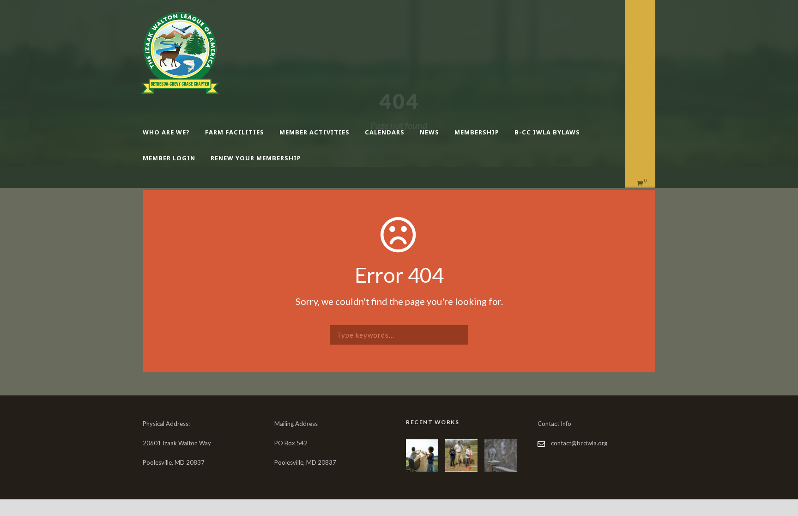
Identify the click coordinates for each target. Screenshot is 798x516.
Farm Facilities (234, 132)
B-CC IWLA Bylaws (547, 132)
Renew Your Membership (256, 158)
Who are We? (166, 132)
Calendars (385, 132)
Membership (476, 132)
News (429, 132)
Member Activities (314, 132)
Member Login (169, 158)
